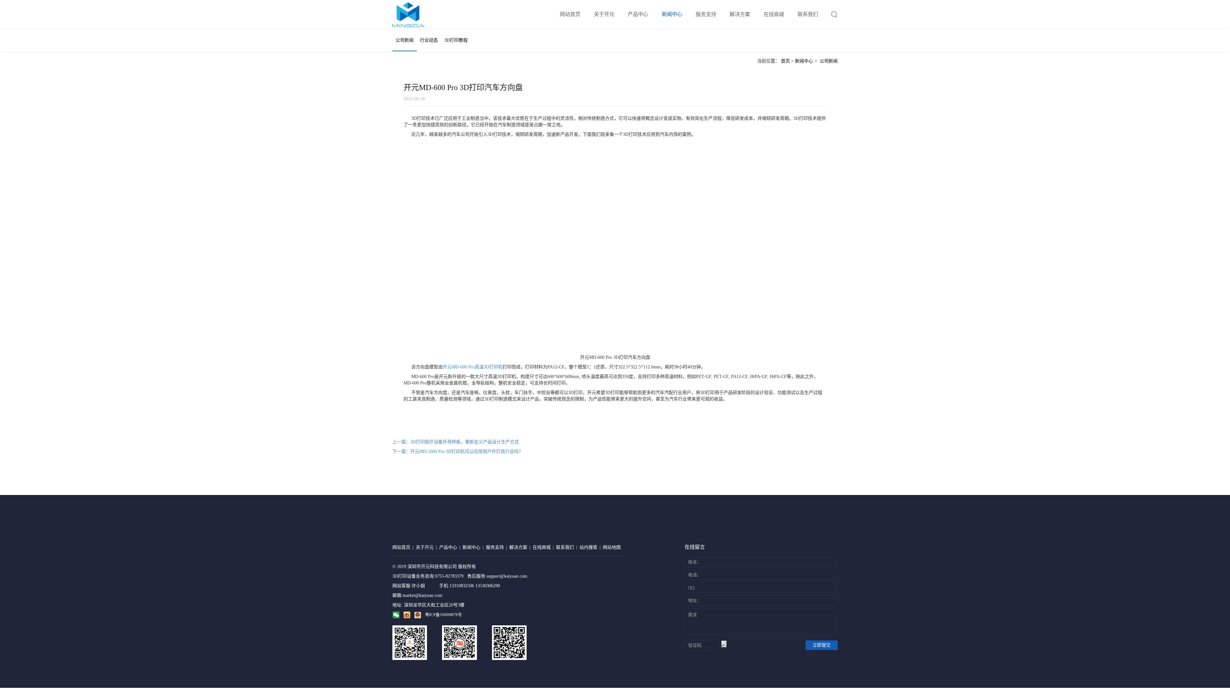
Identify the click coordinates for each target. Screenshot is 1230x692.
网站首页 (570, 14)
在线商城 (774, 14)
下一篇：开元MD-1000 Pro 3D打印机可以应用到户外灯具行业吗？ (457, 451)
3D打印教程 (456, 40)
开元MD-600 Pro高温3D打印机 (473, 367)
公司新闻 (405, 40)
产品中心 (638, 14)
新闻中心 (672, 14)
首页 (785, 61)
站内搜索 (588, 547)
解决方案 (740, 14)
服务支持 (706, 14)
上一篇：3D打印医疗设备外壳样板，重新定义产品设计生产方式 (455, 442)
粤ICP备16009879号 (443, 614)
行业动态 (429, 40)
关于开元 (604, 14)
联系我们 (808, 14)
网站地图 (612, 547)
